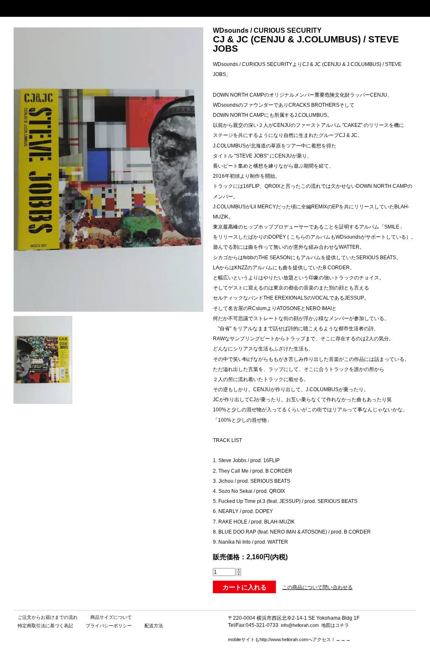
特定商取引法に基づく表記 (45, 625)
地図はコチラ (335, 625)
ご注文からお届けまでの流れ (48, 617)
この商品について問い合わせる (317, 587)
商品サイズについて (111, 617)
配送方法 (153, 625)
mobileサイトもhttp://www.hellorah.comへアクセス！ (282, 639)
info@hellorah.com (300, 625)
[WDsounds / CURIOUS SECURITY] (43, 401)
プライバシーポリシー (109, 625)
